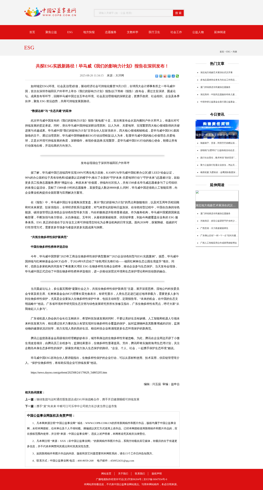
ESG (70, 32)
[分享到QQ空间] (160, 76)
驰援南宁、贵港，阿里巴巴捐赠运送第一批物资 (222, 143)
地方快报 (89, 32)
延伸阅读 (220, 32)
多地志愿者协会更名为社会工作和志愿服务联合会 (224, 80)
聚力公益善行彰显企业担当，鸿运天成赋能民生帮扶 (225, 165)
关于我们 (123, 473)
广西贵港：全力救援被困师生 (214, 228)
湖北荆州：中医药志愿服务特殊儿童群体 (219, 94)
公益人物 (198, 32)
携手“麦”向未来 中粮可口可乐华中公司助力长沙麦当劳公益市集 (76, 406)
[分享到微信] (177, 76)
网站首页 (106, 473)
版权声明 (157, 473)
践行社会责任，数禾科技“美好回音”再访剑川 (221, 157)
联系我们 (140, 473)
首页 (32, 32)
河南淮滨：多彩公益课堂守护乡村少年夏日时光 (222, 221)
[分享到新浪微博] (165, 76)
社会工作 (176, 32)
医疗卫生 (154, 32)
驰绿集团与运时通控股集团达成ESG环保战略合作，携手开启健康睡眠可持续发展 (87, 399)
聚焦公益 (51, 32)
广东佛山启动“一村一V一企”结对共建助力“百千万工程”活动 (228, 235)
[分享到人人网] (173, 76)
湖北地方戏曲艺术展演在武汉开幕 (216, 72)
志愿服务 (110, 32)
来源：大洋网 (115, 75)
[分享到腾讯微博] (169, 76)
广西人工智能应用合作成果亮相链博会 (218, 243)
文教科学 (132, 32)
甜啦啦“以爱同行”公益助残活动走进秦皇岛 (220, 150)
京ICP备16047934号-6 (155, 479)
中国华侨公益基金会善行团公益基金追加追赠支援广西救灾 (228, 102)
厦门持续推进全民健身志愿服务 (215, 87)
